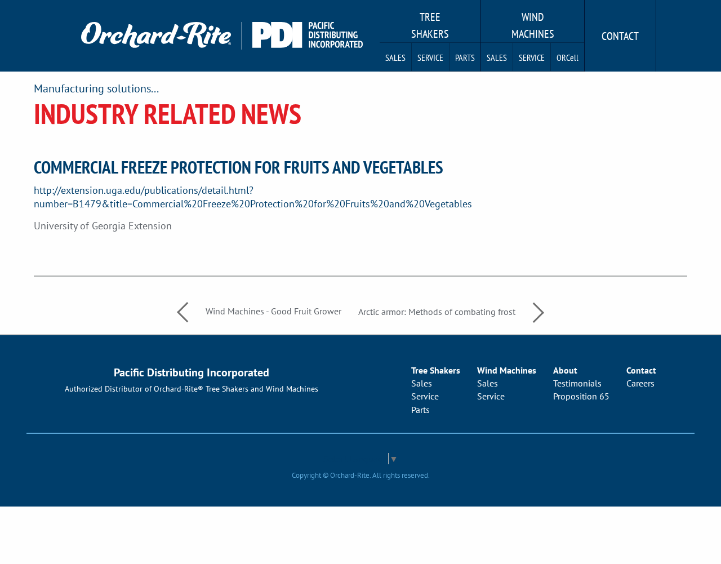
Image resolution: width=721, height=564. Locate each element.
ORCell (567, 57)
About (565, 370)
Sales (395, 57)
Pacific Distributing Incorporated (191, 372)
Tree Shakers (430, 25)
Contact (620, 36)
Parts (465, 57)
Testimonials (577, 383)
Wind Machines (532, 25)
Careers (640, 383)
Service (430, 57)
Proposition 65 (581, 396)
